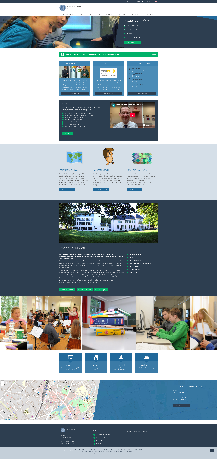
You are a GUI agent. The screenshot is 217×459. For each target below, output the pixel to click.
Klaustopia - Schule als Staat (73, 120)
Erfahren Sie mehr (67, 189)
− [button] (2, 384)
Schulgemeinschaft (67, 14)
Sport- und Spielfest (138, 71)
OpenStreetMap (8, 419)
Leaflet (1, 419)
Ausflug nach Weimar (134, 29)
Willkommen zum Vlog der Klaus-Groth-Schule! (79, 113)
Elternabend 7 (136, 76)
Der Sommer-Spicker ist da (135, 26)
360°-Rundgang (101, 290)
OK (212, 450)
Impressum (129, 432)
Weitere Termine (142, 93)
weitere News (132, 42)
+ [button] (2, 382)
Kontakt (150, 14)
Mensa (133, 1)
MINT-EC (132, 257)
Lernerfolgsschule (135, 254)
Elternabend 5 (136, 81)
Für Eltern (121, 14)
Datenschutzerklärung (140, 432)
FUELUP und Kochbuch (134, 37)
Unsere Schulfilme (85, 290)
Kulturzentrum (134, 266)
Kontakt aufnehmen (182, 406)
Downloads (140, 1)
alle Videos (68, 133)
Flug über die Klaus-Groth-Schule (75, 126)
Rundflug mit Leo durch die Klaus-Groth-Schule (79, 115)
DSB (128, 1)
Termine (147, 1)
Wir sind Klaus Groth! (71, 122)
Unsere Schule (86, 14)
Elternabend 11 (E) (137, 86)
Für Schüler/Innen (104, 14)
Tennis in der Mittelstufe (72, 124)
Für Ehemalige (136, 14)
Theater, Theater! (132, 33)
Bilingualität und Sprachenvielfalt (140, 263)
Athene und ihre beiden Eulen (74, 118)
